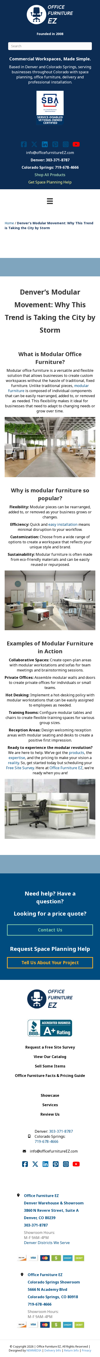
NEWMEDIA (34, 1350)
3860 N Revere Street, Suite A (51, 1210)
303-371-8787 (61, 1131)
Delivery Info (52, 1350)
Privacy (86, 1350)
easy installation (62, 524)
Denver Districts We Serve (47, 1242)
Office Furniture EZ (66, 767)
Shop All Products (50, 174)
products (76, 752)
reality (13, 762)
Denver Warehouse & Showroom (54, 1203)
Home (9, 223)
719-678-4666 (46, 1141)
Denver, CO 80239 (39, 1217)
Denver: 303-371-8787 (50, 160)
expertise (17, 757)
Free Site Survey (20, 767)
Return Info (71, 1350)
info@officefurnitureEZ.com (50, 152)
